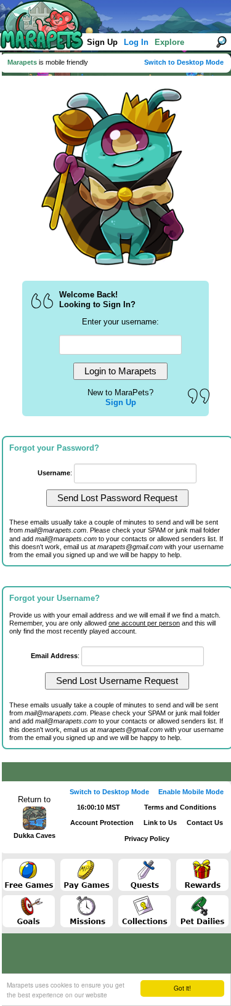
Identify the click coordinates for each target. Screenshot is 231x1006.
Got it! (182, 987)
